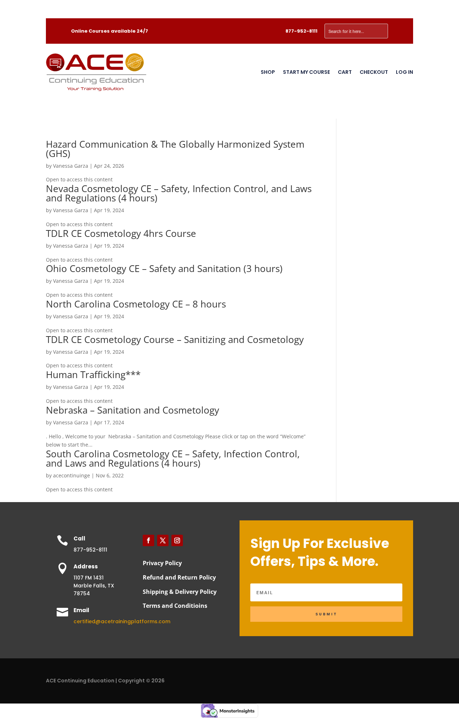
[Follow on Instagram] (177, 540)
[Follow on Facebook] (148, 540)
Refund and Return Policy (179, 577)
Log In (404, 72)
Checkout (374, 72)
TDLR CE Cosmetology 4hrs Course (121, 233)
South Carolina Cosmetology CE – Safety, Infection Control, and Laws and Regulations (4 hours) (173, 458)
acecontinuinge (71, 475)
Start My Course (306, 72)
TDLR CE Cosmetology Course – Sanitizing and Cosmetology (175, 339)
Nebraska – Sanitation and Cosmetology (132, 410)
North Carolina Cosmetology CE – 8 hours (136, 303)
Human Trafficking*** (93, 374)
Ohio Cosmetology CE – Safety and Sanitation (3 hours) (164, 268)
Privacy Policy (162, 563)
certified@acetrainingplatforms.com (122, 621)
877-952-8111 (301, 31)
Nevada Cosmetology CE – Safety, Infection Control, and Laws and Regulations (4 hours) (179, 193)
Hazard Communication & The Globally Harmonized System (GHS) (175, 149)
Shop (268, 72)
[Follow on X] (163, 540)
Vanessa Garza (70, 165)
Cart (345, 72)
